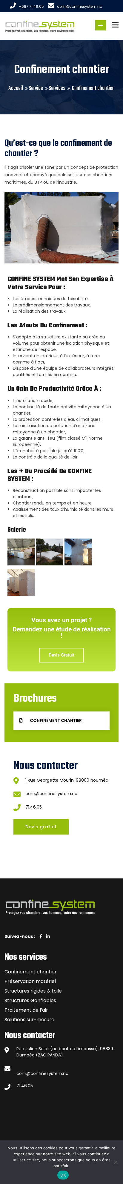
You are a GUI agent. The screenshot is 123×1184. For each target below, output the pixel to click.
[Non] (116, 1162)
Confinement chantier (30, 971)
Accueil (15, 88)
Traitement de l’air (26, 1010)
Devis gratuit (100, 25)
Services (57, 88)
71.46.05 (33, 807)
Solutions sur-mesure (29, 1019)
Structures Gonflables (30, 1000)
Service (36, 88)
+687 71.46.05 (31, 6)
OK (63, 1175)
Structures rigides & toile (33, 990)
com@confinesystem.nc (79, 6)
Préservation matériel (30, 981)
